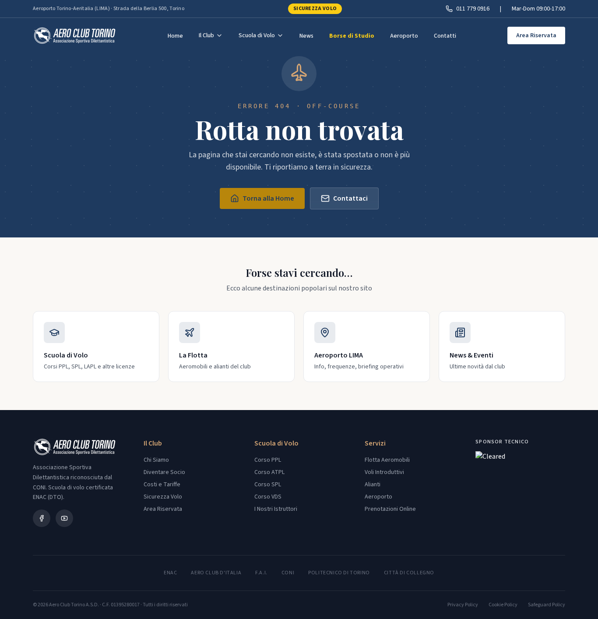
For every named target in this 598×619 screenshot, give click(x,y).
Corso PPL (267, 460)
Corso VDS (267, 496)
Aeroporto (378, 496)
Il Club (206, 35)
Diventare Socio (164, 472)
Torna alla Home (268, 198)
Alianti (372, 484)
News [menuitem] (306, 36)
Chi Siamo (156, 460)
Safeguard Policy (546, 604)
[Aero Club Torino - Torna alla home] (74, 35)
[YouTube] (64, 518)
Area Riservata (536, 35)
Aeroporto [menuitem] (404, 36)
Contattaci (350, 198)
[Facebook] (41, 518)
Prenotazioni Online (390, 509)
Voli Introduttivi (384, 472)
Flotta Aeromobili (387, 460)
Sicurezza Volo (315, 8)
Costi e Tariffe (162, 484)
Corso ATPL (269, 472)
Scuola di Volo (257, 35)
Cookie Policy (503, 604)
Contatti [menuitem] (445, 36)
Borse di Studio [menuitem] (351, 36)
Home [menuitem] (175, 36)
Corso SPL (267, 484)
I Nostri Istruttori (275, 509)
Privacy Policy (462, 604)
